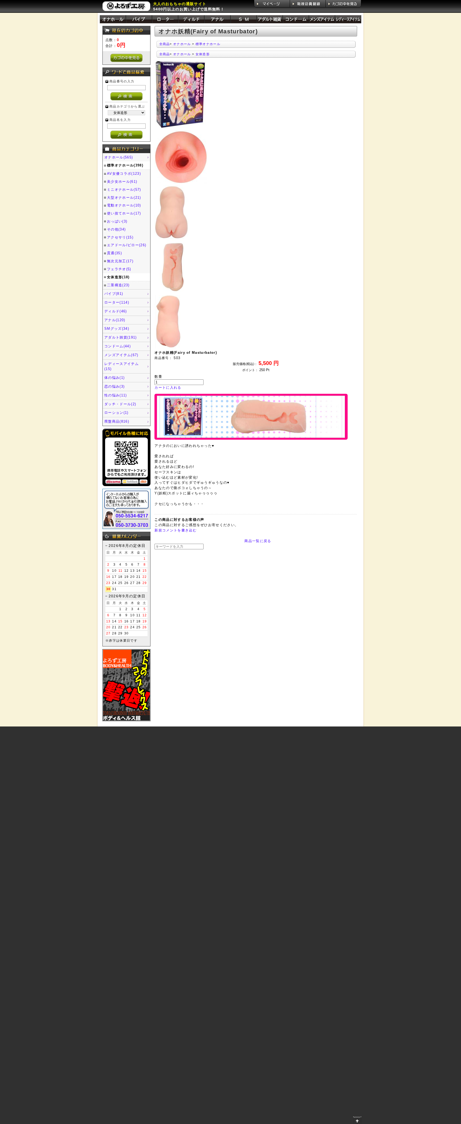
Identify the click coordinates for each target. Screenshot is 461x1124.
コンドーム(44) (117, 346)
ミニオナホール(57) (124, 190)
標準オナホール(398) (125, 165)
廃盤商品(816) (116, 421)
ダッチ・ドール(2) (120, 404)
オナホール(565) (118, 157)
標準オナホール (208, 44)
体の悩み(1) (114, 378)
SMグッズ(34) (116, 329)
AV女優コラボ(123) (124, 174)
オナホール (182, 44)
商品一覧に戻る (257, 541)
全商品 (164, 44)
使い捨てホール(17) (124, 213)
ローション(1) (116, 413)
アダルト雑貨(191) (120, 337)
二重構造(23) (118, 285)
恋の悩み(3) (114, 386)
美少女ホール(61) (122, 182)
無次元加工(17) (120, 261)
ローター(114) (116, 302)
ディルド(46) (115, 311)
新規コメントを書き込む (175, 530)
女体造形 (203, 54)
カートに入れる (167, 388)
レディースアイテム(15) (121, 366)
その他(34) (116, 229)
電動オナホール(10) (124, 205)
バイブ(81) (113, 294)
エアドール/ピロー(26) (126, 245)
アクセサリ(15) (120, 237)
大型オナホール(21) (124, 198)
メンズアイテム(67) (121, 355)
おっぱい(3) (117, 221)
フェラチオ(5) (119, 269)
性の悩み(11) (115, 395)
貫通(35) (114, 253)
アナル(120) (114, 320)
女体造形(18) (118, 277)
